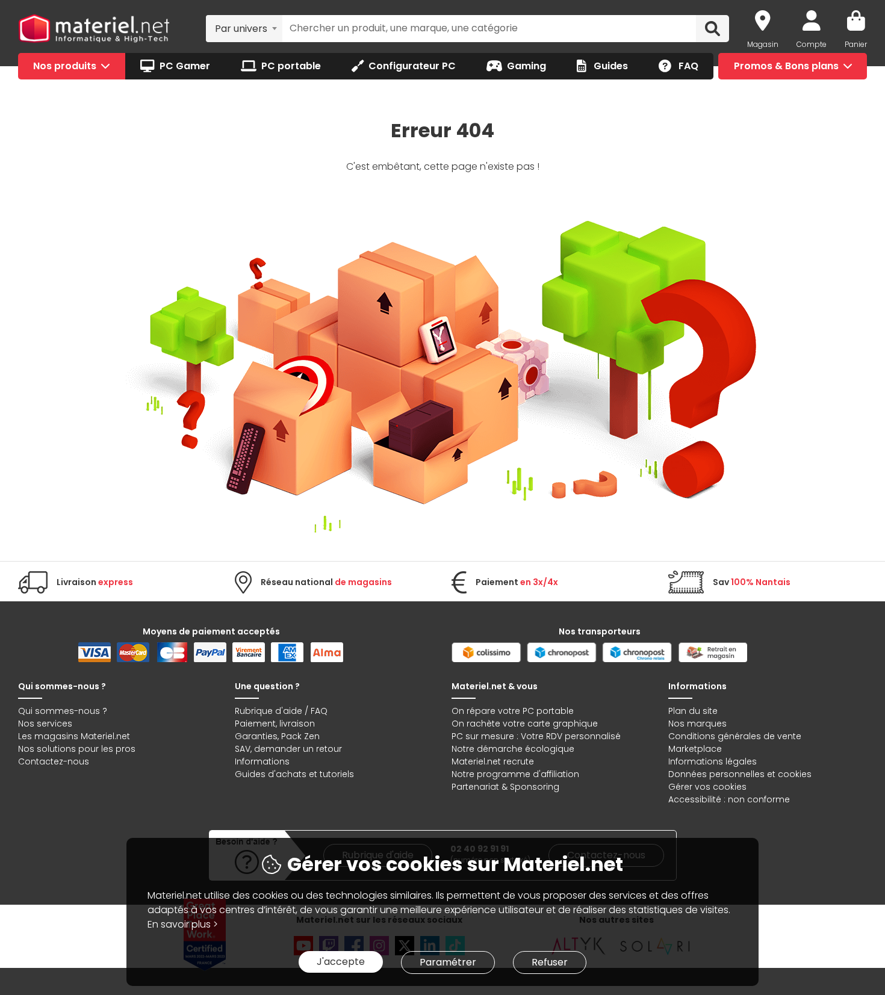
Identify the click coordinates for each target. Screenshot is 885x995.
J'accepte (341, 962)
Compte (811, 44)
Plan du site (693, 711)
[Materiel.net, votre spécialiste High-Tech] (94, 28)
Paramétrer (448, 962)
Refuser (550, 962)
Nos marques (697, 724)
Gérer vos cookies (707, 787)
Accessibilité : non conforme (729, 799)
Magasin (762, 44)
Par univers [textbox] (241, 29)
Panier (856, 44)
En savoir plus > (183, 924)
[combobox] (244, 28)
